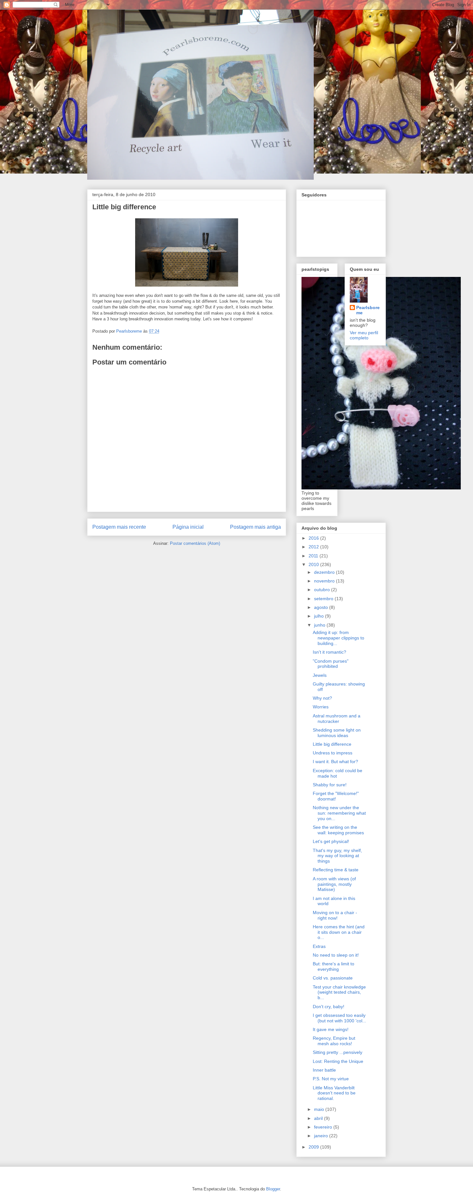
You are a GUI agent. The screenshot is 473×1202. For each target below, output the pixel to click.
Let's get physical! (331, 841)
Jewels (320, 675)
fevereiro (323, 1127)
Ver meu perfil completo (364, 335)
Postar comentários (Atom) (195, 543)
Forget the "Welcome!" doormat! (336, 796)
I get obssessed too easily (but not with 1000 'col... (339, 1018)
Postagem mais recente (119, 527)
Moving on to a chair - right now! (335, 915)
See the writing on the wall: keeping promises (338, 830)
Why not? (322, 698)
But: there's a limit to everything (333, 966)
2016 (314, 538)
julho (319, 616)
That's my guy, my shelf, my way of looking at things (337, 856)
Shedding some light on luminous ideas (337, 732)
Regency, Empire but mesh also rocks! (334, 1041)
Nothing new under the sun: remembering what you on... (339, 813)
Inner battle (324, 1070)
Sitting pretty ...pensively (337, 1052)
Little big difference (332, 744)
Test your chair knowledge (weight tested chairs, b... (339, 992)
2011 (314, 555)
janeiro (321, 1135)
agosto (321, 607)
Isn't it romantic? (329, 652)
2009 (314, 1147)
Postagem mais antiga (255, 527)
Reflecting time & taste (335, 869)
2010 (314, 564)
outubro (322, 589)
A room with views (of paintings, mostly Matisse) (334, 884)
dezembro (325, 572)
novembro (325, 580)
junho (320, 625)
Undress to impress (332, 752)
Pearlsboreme (368, 310)
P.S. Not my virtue (331, 1078)
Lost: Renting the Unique (338, 1061)
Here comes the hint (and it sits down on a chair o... (339, 932)
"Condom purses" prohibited (330, 663)
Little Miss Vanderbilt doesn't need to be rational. (334, 1093)
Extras (319, 946)
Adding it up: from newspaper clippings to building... (338, 638)
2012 (314, 546)
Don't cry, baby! (328, 1006)
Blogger (273, 1189)
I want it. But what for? (335, 761)
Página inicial (188, 527)
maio (319, 1109)
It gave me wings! (330, 1029)
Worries (321, 706)
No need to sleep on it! (336, 955)
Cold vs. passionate (333, 977)
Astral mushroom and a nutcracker (336, 718)
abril (319, 1118)
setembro (324, 598)
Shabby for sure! (330, 784)
